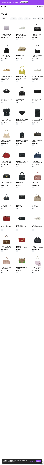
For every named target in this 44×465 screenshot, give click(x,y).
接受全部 (38, 461)
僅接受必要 (32, 461)
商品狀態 (13, 18)
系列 (26, 18)
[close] (41, 2)
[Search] (38, 6)
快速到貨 (5, 18)
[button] (40, 6)
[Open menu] (42, 6)
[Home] (3, 6)
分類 (20, 18)
